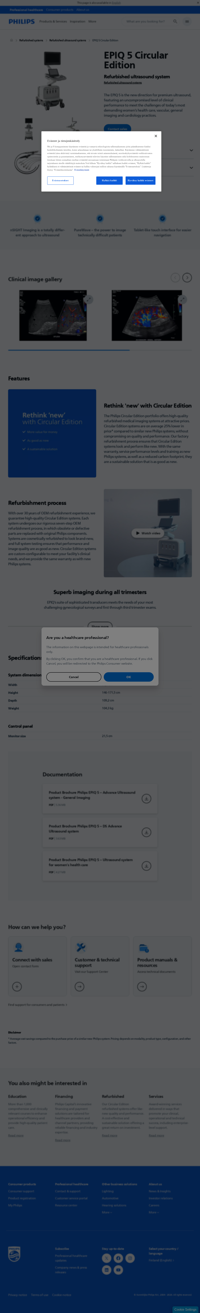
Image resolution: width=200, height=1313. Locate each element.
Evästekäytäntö (81, 170)
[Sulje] (156, 136)
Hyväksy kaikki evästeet (140, 180)
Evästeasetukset (60, 180)
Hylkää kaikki (109, 180)
